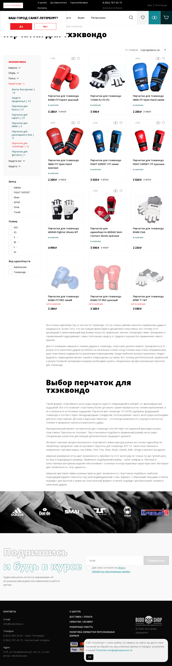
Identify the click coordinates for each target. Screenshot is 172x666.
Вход (149, 5)
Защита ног (15, 160)
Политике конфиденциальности (114, 650)
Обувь (12, 73)
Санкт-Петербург (13, 5)
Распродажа (98, 17)
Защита (12, 166)
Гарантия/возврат (79, 2)
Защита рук (15, 83)
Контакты (42, 8)
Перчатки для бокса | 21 (19, 108)
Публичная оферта (81, 626)
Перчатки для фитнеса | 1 (19, 153)
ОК (89, 657)
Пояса (11, 78)
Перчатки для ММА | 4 (19, 124)
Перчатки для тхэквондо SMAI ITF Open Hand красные (63, 164)
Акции (81, 17)
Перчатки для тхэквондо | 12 (20, 145)
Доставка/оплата (58, 2)
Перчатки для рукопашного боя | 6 (23, 135)
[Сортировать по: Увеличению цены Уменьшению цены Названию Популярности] (154, 50)
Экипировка (17, 61)
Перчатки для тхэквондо (69, 26)
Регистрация (161, 5)
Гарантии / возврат (81, 621)
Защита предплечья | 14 (21, 99)
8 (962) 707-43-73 (112, 2)
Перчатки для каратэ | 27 (19, 116)
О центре (42, 2)
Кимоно (12, 67)
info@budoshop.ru (13, 623)
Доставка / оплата (81, 616)
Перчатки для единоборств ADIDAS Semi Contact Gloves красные (106, 232)
